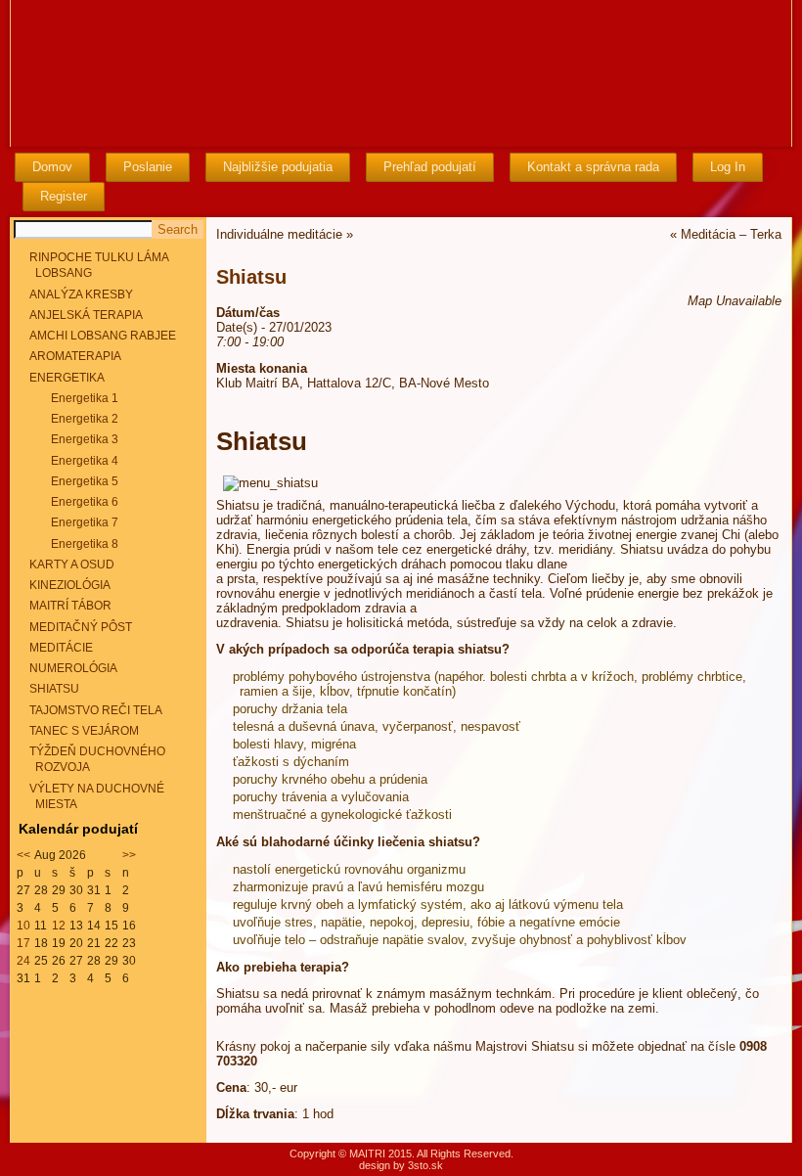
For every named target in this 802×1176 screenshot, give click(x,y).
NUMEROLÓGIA (73, 668)
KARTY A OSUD (71, 564)
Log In (727, 166)
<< (23, 855)
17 (23, 943)
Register (63, 196)
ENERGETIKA (67, 377)
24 (23, 961)
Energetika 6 (84, 502)
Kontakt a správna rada (593, 166)
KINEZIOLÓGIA (70, 585)
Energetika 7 (84, 522)
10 (23, 925)
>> (129, 855)
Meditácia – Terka (731, 234)
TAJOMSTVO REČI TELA (95, 710)
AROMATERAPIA (75, 356)
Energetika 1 (84, 398)
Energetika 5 (84, 481)
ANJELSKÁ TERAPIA (86, 315)
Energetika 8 (84, 544)
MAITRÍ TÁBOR (70, 605)
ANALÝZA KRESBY (81, 294)
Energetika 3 (84, 439)
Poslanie (147, 166)
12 (59, 925)
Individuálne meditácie (279, 234)
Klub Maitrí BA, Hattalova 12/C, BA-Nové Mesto (352, 383)
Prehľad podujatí (429, 166)
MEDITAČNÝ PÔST (80, 627)
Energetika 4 (84, 461)
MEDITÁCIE (61, 648)
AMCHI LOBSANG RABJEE (102, 335)
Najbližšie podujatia (278, 166)
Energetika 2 (84, 419)
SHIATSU (54, 689)
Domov (52, 166)
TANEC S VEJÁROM (84, 731)
